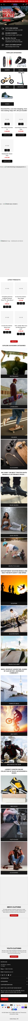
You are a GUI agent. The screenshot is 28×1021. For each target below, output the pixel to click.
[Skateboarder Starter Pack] (7, 145)
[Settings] (23, 4)
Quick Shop (7, 134)
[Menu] (1, 4)
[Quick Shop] (21, 303)
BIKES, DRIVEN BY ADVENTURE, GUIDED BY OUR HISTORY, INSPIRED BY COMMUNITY (14, 671)
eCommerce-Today (14, 1014)
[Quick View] (8, 124)
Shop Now (14, 915)
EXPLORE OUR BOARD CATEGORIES (14, 345)
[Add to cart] (7, 307)
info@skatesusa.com (8, 971)
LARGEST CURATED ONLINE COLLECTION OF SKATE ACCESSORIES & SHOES (14, 771)
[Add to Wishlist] (6, 124)
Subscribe (4, 999)
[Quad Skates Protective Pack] (21, 119)
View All (14, 341)
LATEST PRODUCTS (14, 280)
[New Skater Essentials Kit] (7, 119)
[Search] (4, 4)
